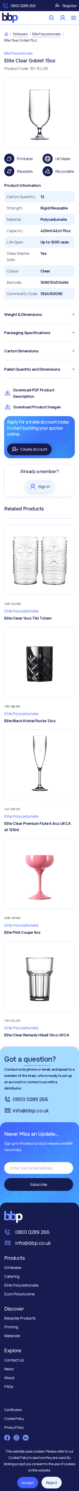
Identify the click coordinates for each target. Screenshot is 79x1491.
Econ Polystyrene (19, 1293)
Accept (27, 1482)
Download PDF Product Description (33, 393)
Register (69, 5)
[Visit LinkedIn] (26, 1438)
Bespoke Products (20, 1318)
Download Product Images (37, 406)
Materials (12, 1335)
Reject (51, 1482)
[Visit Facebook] (7, 1438)
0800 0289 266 (23, 5)
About (9, 1377)
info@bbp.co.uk (31, 1110)
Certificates (13, 1409)
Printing (11, 1326)
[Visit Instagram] (16, 1438)
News (8, 1368)
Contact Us (14, 1360)
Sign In (44, 486)
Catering (11, 1276)
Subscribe (38, 1184)
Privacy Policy (14, 1427)
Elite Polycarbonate (46, 34)
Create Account (33, 449)
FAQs (8, 1386)
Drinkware (20, 34)
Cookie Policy (18, 1457)
